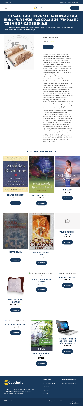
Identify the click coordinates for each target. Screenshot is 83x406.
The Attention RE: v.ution (15, 195)
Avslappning (54, 37)
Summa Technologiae (15, 252)
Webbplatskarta (74, 403)
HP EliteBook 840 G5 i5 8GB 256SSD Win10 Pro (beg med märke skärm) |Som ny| (67, 341)
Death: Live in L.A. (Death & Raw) (15, 325)
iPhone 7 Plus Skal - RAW (67, 277)
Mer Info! (48, 47)
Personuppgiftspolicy (72, 401)
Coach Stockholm (49, 383)
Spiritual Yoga (67, 190)
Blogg (51, 401)
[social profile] (10, 2)
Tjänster (46, 387)
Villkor (62, 401)
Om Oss (46, 390)
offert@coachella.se (73, 2)
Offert (74, 8)
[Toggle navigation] (6, 7)
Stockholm (63, 2)
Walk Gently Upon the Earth (41, 195)
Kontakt (56, 401)
